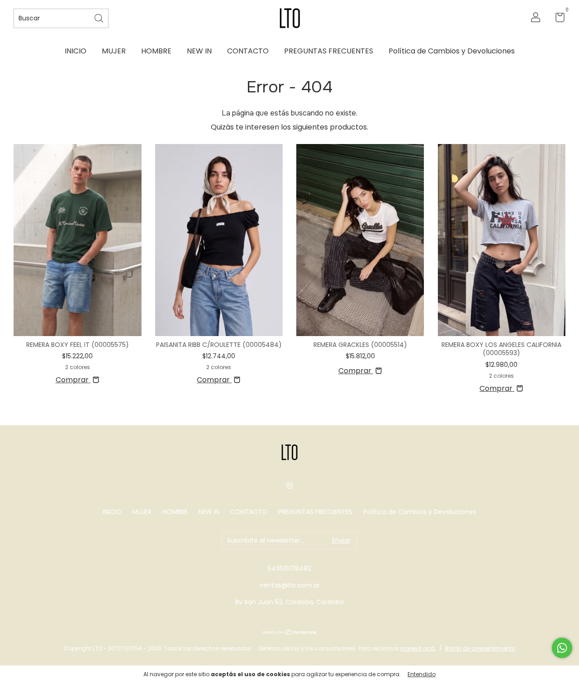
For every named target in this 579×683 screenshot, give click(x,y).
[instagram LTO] (289, 485)
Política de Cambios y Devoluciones (452, 51)
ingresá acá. (418, 648)
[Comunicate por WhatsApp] (562, 648)
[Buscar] (99, 17)
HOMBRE (156, 51)
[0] (556, 19)
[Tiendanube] (289, 633)
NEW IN (199, 51)
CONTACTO (248, 51)
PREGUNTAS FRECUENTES (328, 51)
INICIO (75, 51)
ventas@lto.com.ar (290, 585)
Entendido (422, 674)
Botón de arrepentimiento (480, 648)
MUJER (114, 51)
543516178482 (289, 568)
